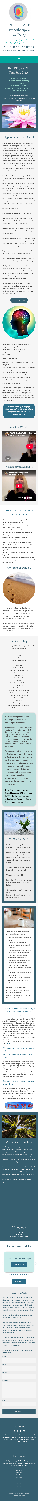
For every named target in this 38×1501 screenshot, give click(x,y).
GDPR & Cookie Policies (19, 1495)
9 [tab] (15, 1274)
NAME (4, 1357)
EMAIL (4, 1364)
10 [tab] (17, 1274)
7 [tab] (11, 1274)
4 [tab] (5, 1274)
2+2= (4, 1400)
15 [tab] (26, 1274)
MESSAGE (5, 1380)
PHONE (4, 1372)
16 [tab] (28, 1274)
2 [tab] (1, 1274)
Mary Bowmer (21, 91)
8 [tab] (13, 1274)
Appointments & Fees (19, 1142)
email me (12, 1435)
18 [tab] (32, 1274)
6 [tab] (9, 1274)
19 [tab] (34, 1274)
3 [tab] (3, 1274)
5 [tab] (7, 1274)
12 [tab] (20, 1274)
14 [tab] (24, 1274)
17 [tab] (30, 1274)
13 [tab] (22, 1274)
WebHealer (26, 1493)
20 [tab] (36, 1274)
